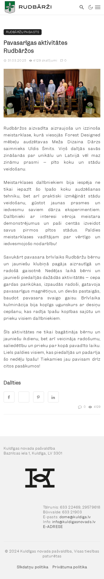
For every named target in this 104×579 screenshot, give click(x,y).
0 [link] (65, 60)
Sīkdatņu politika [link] (33, 567)
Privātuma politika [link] (69, 567)
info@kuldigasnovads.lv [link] (74, 521)
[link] (38, 7)
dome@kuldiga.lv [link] (75, 517)
